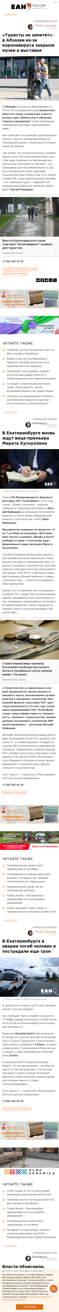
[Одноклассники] (42, 280)
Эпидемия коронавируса (15, 273)
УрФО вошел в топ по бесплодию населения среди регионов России (29, 1193)
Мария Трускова (45, 25)
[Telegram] (46, 280)
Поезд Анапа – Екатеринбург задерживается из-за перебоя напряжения (25, 899)
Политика (8, 792)
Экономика (20, 792)
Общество (8, 269)
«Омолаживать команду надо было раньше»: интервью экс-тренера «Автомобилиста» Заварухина (29, 878)
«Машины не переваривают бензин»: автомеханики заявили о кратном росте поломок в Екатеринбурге (30, 400)
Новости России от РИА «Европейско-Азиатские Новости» (21, 7)
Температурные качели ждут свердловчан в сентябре (25, 867)
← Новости (9, 15)
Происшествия (10, 1109)
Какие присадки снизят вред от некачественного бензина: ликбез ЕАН (31, 910)
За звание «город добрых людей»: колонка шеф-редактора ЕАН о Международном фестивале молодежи (31, 375)
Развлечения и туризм (26, 269)
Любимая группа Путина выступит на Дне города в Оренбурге (30, 352)
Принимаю (29, 1307)
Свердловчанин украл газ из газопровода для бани (25, 889)
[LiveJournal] (55, 280)
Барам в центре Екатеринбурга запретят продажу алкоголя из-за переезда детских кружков (28, 362)
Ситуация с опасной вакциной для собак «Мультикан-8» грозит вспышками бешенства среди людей (30, 387)
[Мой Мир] (50, 280)
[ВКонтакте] (38, 280)
